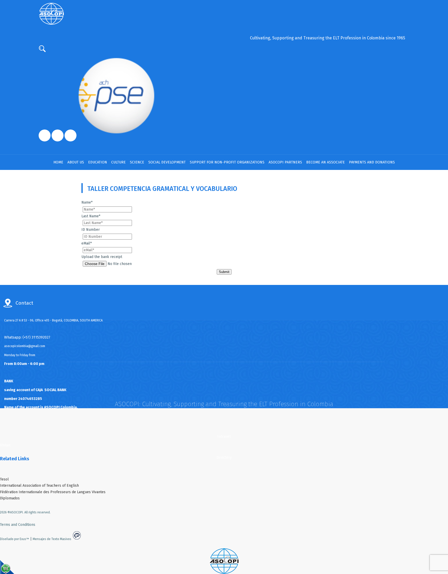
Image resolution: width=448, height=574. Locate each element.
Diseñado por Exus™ (14, 539)
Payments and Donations (372, 162)
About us (75, 162)
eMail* (86, 243)
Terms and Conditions (17, 524)
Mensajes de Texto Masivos (52, 539)
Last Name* (90, 216)
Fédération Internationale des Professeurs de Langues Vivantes (53, 492)
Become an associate (325, 162)
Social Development (167, 162)
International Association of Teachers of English (39, 485)
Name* (87, 202)
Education (97, 162)
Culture (118, 162)
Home (58, 162)
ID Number (90, 229)
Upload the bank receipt (101, 257)
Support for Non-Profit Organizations (227, 162)
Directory (224, 457)
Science (137, 162)
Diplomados (10, 498)
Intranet (224, 436)
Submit (224, 272)
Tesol (4, 479)
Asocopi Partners (285, 162)
